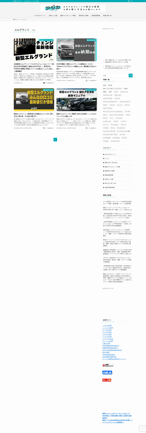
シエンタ (112, 105)
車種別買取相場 (110, 187)
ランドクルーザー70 (109, 131)
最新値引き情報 (110, 171)
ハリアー (123, 121)
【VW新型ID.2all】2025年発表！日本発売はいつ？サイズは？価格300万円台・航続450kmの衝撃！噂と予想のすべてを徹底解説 (117, 268)
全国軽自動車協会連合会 (110, 348)
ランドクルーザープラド (110, 134)
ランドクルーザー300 (123, 131)
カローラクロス (107, 98)
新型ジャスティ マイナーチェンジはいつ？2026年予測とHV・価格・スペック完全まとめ (117, 209)
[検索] (131, 1)
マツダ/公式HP (107, 332)
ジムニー (119, 105)
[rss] (128, 1)
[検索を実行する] (131, 75)
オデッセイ (118, 95)
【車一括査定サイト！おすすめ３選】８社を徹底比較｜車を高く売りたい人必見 (117, 61)
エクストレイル (107, 95)
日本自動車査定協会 (108, 354)
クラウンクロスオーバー (110, 102)
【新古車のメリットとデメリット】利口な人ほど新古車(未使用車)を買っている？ (117, 67)
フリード (123, 125)
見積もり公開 (109, 179)
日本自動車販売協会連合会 (110, 346)
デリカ (105, 118)
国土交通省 (105, 352)
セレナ (105, 115)
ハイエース (119, 118)
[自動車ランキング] (107, 366)
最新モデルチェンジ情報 (112, 167)
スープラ (127, 111)
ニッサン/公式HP (107, 328)
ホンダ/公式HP (107, 330)
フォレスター (114, 125)
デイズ (128, 115)
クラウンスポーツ (125, 102)
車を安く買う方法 (110, 183)
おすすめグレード (110, 154)
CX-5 (104, 85)
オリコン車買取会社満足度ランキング (114, 359)
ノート (111, 118)
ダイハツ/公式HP (107, 341)
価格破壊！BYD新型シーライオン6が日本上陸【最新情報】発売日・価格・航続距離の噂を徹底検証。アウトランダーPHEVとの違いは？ (117, 252)
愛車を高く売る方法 (111, 162)
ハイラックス (107, 121)
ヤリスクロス (121, 128)
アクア (116, 92)
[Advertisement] (117, 42)
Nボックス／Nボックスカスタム (112, 88)
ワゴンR (124, 138)
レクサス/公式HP (107, 339)
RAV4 (125, 88)
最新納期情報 (109, 175)
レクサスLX (116, 138)
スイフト (127, 105)
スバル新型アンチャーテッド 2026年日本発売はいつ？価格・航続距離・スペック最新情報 (117, 202)
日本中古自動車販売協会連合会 (112, 350)
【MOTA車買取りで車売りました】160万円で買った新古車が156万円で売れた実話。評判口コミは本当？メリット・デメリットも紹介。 (117, 215)
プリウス (105, 128)
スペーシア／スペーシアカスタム (113, 111)
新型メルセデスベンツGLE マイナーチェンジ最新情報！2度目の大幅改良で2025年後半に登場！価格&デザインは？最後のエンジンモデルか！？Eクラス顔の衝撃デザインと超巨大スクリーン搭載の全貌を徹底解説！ (117, 278)
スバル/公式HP (107, 337)
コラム (107, 158)
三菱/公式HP (106, 343)
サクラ (105, 105)
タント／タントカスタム (116, 115)
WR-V (104, 92)
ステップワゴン (107, 108)
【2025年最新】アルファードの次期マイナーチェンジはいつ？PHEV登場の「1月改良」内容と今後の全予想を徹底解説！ (117, 224)
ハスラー (115, 121)
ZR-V (110, 92)
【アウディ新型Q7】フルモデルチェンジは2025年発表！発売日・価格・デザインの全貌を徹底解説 (117, 260)
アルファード (124, 92)
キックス (117, 98)
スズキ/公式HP (107, 334)
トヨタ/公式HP (107, 325)
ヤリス (113, 128)
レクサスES (106, 138)
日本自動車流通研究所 (109, 357)
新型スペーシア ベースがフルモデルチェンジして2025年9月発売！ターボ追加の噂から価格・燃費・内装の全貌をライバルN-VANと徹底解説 (117, 243)
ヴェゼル (105, 141)
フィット (105, 125)
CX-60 (110, 85)
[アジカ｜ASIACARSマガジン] (73, 8)
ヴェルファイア (115, 141)
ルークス (122, 134)
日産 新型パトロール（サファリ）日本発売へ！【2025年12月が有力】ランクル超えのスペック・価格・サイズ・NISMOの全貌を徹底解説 (117, 233)
